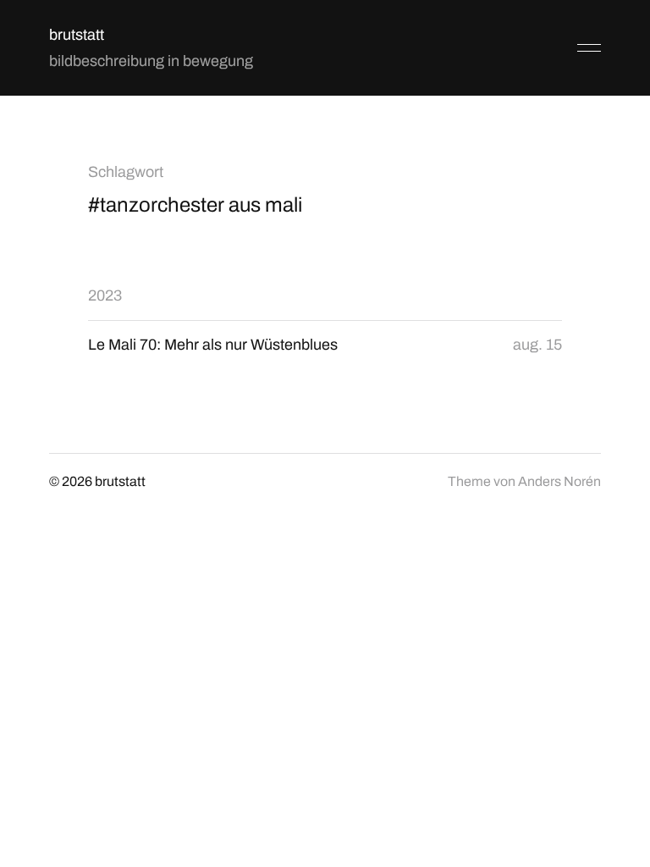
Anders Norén (559, 481)
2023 (105, 295)
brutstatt (76, 34)
